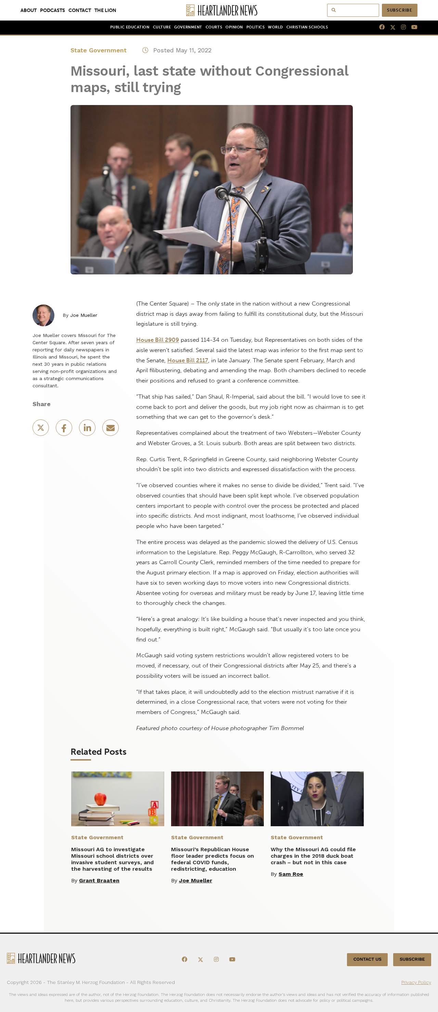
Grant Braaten (99, 880)
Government (188, 27)
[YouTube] (411, 27)
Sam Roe (291, 874)
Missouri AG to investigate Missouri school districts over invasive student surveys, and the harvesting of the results (112, 859)
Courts (214, 27)
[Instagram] (401, 27)
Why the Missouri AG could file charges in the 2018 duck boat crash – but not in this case (313, 856)
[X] (390, 27)
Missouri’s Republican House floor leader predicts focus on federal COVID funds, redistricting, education (212, 859)
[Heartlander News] (219, 10)
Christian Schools (307, 27)
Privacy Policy (416, 982)
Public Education (130, 27)
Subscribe (399, 10)
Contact (79, 10)
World (275, 27)
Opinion (234, 27)
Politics (255, 27)
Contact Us (367, 959)
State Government (98, 50)
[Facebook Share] (65, 430)
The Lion (105, 10)
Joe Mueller (83, 315)
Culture (162, 27)
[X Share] (41, 430)
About (29, 10)
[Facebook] (379, 27)
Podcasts (52, 10)
